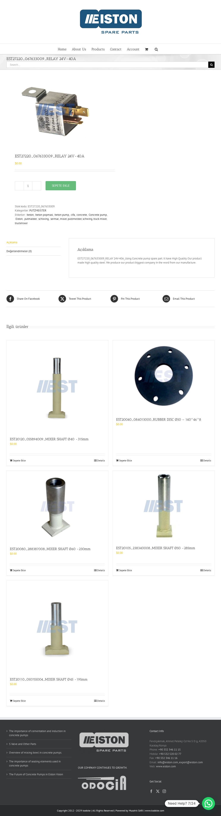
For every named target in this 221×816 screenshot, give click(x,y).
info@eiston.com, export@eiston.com (180, 762)
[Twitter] (157, 791)
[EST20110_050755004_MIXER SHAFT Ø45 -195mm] (57, 626)
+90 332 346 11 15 (169, 749)
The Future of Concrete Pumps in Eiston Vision (36, 774)
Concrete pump (97, 215)
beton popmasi (44, 215)
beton (30, 215)
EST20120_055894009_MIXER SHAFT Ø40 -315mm (49, 439)
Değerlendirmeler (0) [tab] (19, 251)
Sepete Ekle (61, 186)
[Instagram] (164, 791)
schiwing (43, 219)
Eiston (19, 219)
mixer (63, 219)
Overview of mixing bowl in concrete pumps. (35, 752)
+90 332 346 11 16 (166, 758)
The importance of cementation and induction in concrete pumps (37, 733)
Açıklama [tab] (11, 242)
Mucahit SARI (136, 810)
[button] (156, 49)
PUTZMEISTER (37, 210)
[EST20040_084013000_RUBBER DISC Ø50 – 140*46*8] (163, 376)
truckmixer (21, 223)
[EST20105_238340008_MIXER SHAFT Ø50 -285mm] (163, 506)
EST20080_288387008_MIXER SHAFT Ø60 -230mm (50, 549)
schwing (87, 219)
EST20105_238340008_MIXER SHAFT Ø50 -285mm (155, 548)
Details (101, 460)
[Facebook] (151, 791)
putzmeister (75, 219)
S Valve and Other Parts (22, 744)
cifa (72, 215)
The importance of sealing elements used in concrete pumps (35, 764)
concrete (81, 215)
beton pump (61, 215)
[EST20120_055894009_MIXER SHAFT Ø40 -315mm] (57, 386)
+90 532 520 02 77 (170, 754)
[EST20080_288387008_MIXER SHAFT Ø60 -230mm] (57, 506)
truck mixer (100, 219)
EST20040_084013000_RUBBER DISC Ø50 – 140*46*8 (158, 419)
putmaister (30, 219)
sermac (54, 219)
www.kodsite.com (154, 810)
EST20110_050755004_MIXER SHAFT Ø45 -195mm (49, 679)
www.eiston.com (166, 766)
